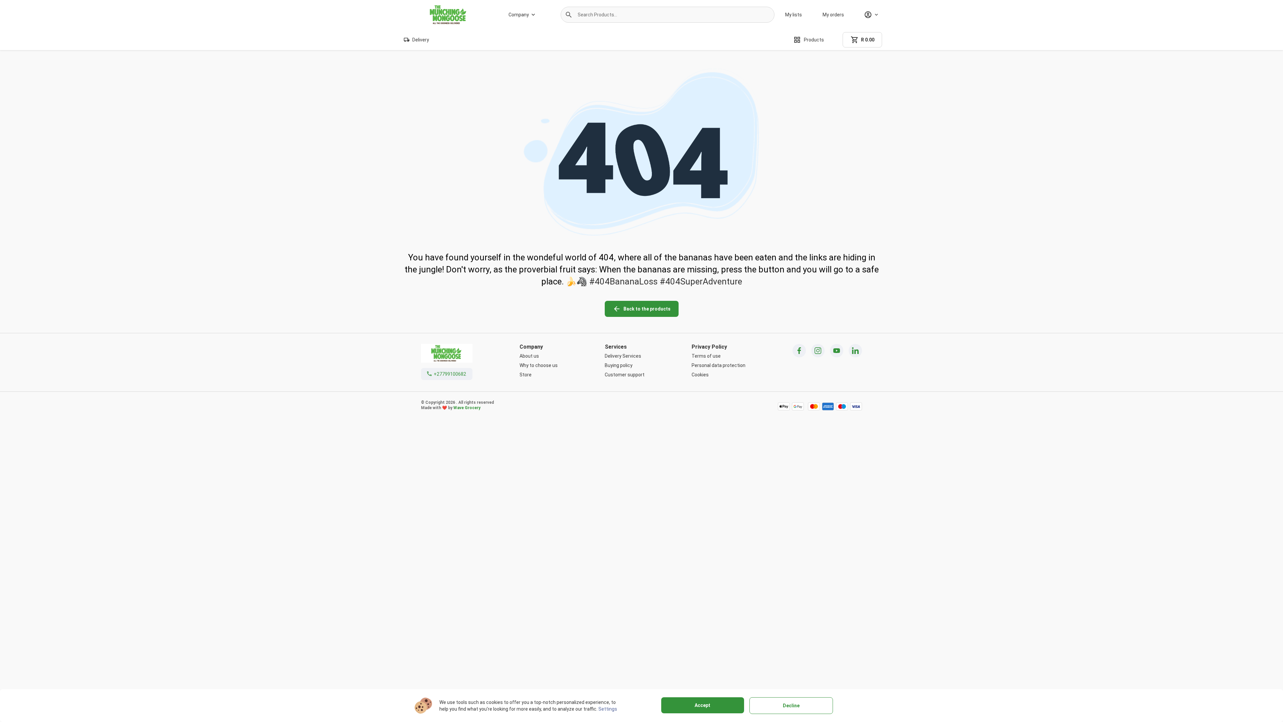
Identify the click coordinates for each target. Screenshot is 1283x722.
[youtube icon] (836, 350)
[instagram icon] (818, 350)
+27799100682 (450, 374)
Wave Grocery (466, 407)
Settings (607, 709)
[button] (569, 15)
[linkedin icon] (855, 350)
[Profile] (871, 15)
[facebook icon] (799, 350)
